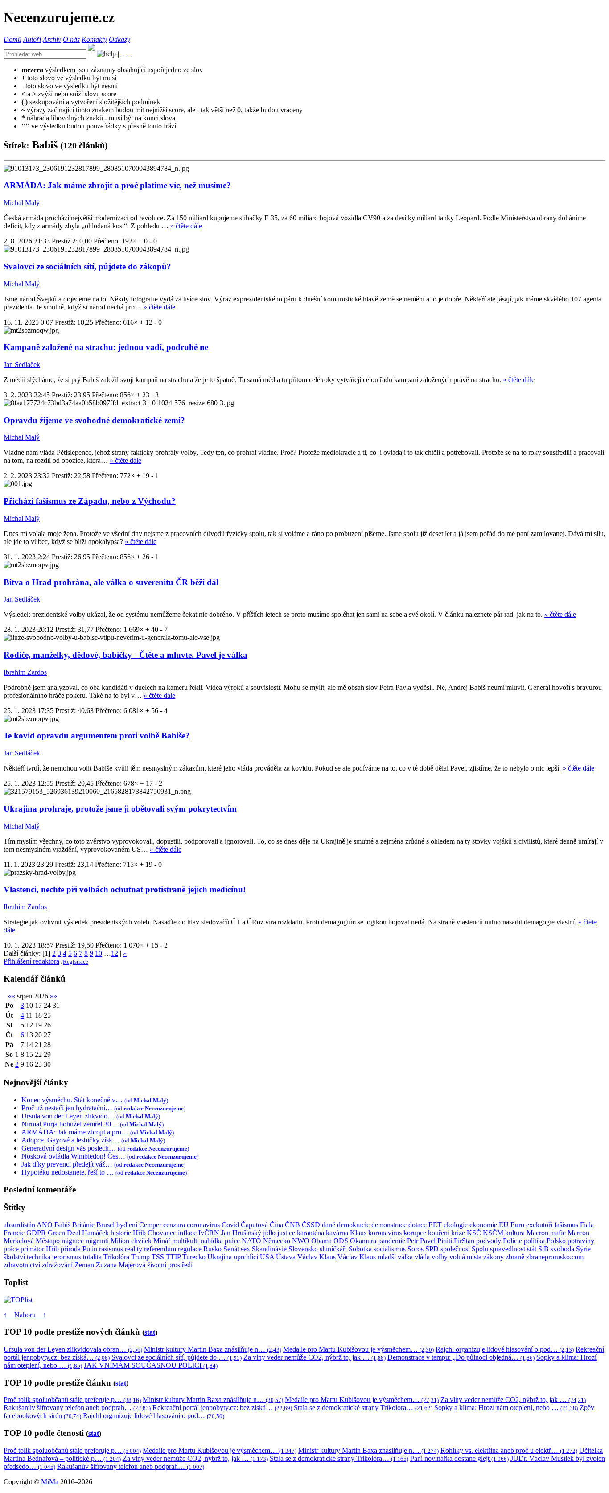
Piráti (444, 1241)
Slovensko (303, 1249)
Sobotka (360, 1249)
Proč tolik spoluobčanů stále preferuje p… (72, 1399)
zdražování (57, 1265)
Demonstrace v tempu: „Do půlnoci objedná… (461, 1357)
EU (504, 1225)
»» (53, 996)
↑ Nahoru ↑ (25, 1315)
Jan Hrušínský (241, 1233)
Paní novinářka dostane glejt (459, 1458)
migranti (97, 1241)
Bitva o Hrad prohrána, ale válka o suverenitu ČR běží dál (111, 582)
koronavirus (385, 1233)
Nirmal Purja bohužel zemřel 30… (92, 1124)
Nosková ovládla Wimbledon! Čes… (109, 1156)
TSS (158, 1257)
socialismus (390, 1249)
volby (440, 1257)
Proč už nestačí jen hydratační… (103, 1108)
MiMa (49, 1481)
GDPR (36, 1233)
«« (11, 996)
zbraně (515, 1257)
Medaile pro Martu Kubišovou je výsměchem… (358, 1349)
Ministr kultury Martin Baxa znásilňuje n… (212, 1349)
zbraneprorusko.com (555, 1257)
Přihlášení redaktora (31, 961)
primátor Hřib (40, 1249)
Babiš (62, 1225)
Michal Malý (22, 202)
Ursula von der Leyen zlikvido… (90, 1116)
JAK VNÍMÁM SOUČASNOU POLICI (151, 1365)
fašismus (566, 1225)
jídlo (269, 1233)
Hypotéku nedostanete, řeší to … (104, 1172)
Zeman (84, 1265)
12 (114, 953)
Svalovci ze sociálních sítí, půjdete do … (176, 1357)
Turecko (194, 1257)
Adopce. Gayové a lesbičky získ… (93, 1140)
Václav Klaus (316, 1257)
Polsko (556, 1241)
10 (98, 953)
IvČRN (208, 1233)
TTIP (173, 1257)
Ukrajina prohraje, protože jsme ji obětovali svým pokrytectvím (120, 808)
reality (133, 1249)
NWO (300, 1241)
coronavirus (203, 1225)
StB (543, 1249)
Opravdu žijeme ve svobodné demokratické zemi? (94, 420)
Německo (276, 1241)
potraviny (581, 1241)
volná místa (465, 1257)
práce (11, 1249)
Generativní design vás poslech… (105, 1148)
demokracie (353, 1225)
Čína (276, 1225)
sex (245, 1249)
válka (405, 1257)
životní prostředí (170, 1265)
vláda (422, 1257)
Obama (321, 1241)
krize (458, 1233)
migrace (73, 1241)
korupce (414, 1233)
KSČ (474, 1233)
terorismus (66, 1257)
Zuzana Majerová (120, 1265)
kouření (438, 1233)
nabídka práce (220, 1241)
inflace (187, 1233)
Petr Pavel (421, 1241)
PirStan (464, 1241)
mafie (558, 1233)
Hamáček (95, 1233)
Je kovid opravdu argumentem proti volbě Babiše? (97, 735)
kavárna (337, 1233)
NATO (251, 1241)
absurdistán (19, 1225)
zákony (493, 1257)
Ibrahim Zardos (25, 672)
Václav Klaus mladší (366, 1257)
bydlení (126, 1225)
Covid (230, 1225)
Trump (140, 1257)
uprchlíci (246, 1257)
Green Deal (64, 1233)
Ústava (286, 1257)
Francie (14, 1233)
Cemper (150, 1225)
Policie (512, 1241)
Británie (83, 1225)
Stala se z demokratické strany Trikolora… (363, 1407)
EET (435, 1225)
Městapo (48, 1241)
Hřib (139, 1233)
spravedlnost (507, 1249)
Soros (415, 1249)
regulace (190, 1249)
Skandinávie (269, 1249)
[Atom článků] (123, 54)
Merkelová (19, 1241)
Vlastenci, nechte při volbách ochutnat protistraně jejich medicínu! (125, 889)
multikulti (185, 1241)
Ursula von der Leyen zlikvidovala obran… (73, 1349)
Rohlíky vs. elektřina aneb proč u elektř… (508, 1450)
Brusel (105, 1225)
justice (286, 1233)
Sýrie (583, 1249)
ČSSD (311, 1225)
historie (121, 1233)
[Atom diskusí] (131, 54)
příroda (71, 1249)
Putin (89, 1249)
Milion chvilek (131, 1241)
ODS (340, 1241)
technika (38, 1257)
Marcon (578, 1233)
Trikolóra (116, 1257)
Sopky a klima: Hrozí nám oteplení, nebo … (506, 1407)
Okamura (363, 1241)
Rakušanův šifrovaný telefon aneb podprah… (77, 1407)
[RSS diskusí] (127, 54)
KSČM (493, 1233)
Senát (231, 1249)
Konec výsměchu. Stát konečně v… (94, 1100)
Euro (517, 1225)
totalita (92, 1257)
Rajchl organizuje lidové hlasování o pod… (505, 1349)
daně (328, 1225)
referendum (160, 1249)
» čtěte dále (186, 226)
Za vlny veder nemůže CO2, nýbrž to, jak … (314, 1357)
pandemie (391, 1241)
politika (534, 1241)
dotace (417, 1225)
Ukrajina (219, 1257)
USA (267, 1257)
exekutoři (539, 1225)
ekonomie (483, 1225)
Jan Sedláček (22, 364)
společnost (455, 1249)
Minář (161, 1241)
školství (14, 1257)
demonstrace (389, 1225)
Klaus (358, 1233)
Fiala (587, 1225)
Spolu (480, 1249)
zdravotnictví (22, 1265)
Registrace (75, 961)
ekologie (456, 1225)
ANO (45, 1225)
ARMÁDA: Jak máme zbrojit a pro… (97, 1132)
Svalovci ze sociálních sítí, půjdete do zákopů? (87, 266)
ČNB (292, 1225)
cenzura (174, 1225)
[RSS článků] (120, 54)
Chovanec (162, 1233)
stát (531, 1249)
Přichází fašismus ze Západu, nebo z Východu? (90, 501)
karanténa (310, 1233)
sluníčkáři (333, 1249)
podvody (488, 1241)
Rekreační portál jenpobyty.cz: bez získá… (222, 1407)
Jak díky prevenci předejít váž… (103, 1164)
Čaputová (254, 1225)
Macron (537, 1233)
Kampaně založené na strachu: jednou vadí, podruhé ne (106, 347)
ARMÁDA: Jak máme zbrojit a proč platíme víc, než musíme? (117, 185)
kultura (515, 1233)
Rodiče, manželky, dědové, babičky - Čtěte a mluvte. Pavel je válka (125, 655)
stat (149, 1332)
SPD (432, 1249)
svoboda (562, 1249)
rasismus (111, 1249)
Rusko (212, 1249)
